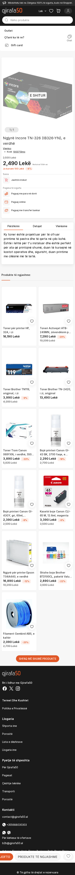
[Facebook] (4, 689)
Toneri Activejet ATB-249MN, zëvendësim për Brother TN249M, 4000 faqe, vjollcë (55, 330)
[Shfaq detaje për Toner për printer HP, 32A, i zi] (19, 308)
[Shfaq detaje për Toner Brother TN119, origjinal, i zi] (19, 369)
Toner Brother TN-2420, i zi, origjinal (55, 391)
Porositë (7, 733)
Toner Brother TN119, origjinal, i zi (16, 391)
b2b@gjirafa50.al (12, 843)
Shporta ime (9, 725)
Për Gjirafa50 (10, 767)
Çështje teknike (11, 783)
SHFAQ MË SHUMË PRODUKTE (37, 658)
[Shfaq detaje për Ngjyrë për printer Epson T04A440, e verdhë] (19, 553)
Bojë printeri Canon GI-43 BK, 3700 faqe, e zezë (54, 452)
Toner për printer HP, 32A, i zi (16, 330)
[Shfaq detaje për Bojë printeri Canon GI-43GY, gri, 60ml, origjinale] (19, 492)
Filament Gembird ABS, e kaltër (19, 635)
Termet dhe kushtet (15, 700)
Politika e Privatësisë (14, 708)
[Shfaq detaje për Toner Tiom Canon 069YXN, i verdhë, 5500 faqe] (19, 431)
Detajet (37, 226)
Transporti (8, 791)
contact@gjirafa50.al (15, 816)
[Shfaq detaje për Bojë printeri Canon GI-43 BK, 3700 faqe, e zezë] (56, 431)
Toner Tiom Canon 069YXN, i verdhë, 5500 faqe (18, 452)
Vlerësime (61, 226)
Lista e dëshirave (12, 741)
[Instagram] (17, 689)
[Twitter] (11, 689)
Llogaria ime (9, 749)
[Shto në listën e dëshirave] (68, 856)
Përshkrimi (13, 226)
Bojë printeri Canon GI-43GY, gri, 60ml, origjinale (18, 514)
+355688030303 (16, 824)
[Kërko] (6, 20)
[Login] (68, 11)
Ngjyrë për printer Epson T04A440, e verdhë (18, 574)
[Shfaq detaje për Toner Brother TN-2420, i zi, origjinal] (56, 369)
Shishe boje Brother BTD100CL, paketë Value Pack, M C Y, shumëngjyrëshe (55, 575)
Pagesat (7, 775)
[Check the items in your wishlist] (51, 10)
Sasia (6, 174)
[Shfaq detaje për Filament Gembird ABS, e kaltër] (19, 614)
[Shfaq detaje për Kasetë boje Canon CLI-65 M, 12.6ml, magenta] (56, 492)
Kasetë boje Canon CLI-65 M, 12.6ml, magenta (55, 513)
